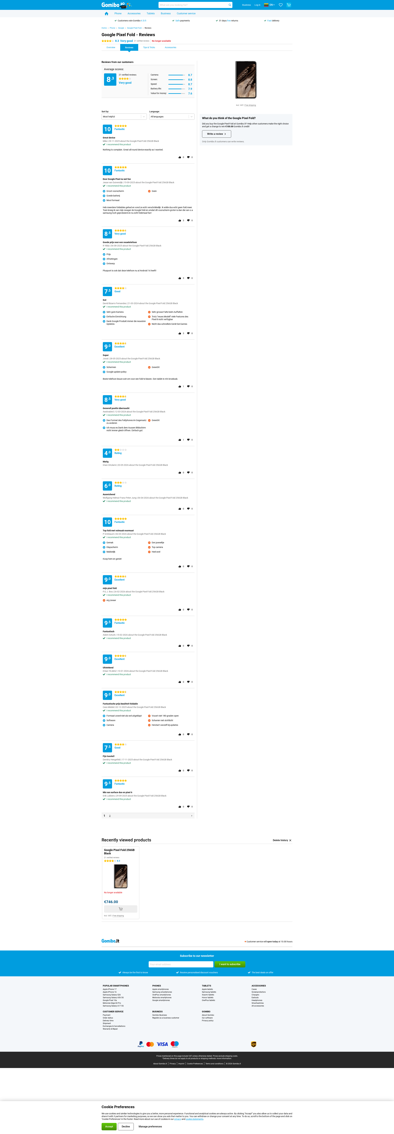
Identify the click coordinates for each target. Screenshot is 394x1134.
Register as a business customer (165, 1018)
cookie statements (194, 1119)
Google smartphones (161, 1000)
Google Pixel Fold (134, 28)
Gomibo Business (159, 1015)
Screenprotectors (259, 992)
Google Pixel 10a (110, 1000)
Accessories (134, 13)
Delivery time (108, 1021)
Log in (257, 5)
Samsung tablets (209, 992)
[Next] (192, 816)
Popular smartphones (116, 985)
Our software (207, 1018)
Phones (156, 985)
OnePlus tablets (208, 1000)
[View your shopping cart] (288, 5)
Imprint (181, 1064)
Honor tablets (207, 997)
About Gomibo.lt (160, 1064)
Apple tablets (207, 989)
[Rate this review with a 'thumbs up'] (179, 157)
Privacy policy (207, 1021)
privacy (177, 1119)
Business (166, 13)
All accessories (258, 1006)
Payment (106, 1015)
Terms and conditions (214, 1064)
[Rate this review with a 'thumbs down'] (188, 157)
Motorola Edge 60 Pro (112, 1003)
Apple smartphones (160, 989)
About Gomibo (208, 1015)
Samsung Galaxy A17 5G (113, 1006)
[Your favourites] (280, 5)
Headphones (257, 1000)
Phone (118, 13)
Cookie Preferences (195, 1064)
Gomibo (206, 1011)
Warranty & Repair (110, 1029)
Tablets (151, 13)
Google (121, 28)
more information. (224, 1058)
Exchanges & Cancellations (114, 1026)
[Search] (229, 4)
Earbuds (255, 997)
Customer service (186, 13)
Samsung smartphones (162, 992)
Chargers (255, 995)
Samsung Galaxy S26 (112, 995)
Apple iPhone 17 (110, 989)
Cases (254, 989)
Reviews (148, 28)
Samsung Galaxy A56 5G (113, 997)
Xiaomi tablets (208, 995)
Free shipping (250, 105)
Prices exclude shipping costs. (225, 1056)
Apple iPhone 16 (110, 992)
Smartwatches (258, 1003)
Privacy (173, 1064)
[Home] (106, 13)
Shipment (107, 1023)
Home (104, 28)
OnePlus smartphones (161, 995)
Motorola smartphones (161, 997)
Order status (108, 1018)
